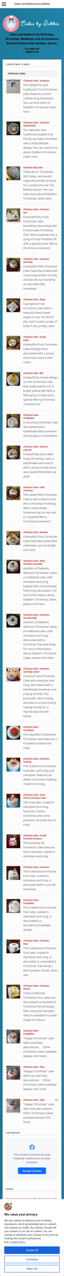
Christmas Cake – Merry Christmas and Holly (34, 562)
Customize (32, 1259)
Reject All (32, 1268)
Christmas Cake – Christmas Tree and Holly (36, 616)
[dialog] (32, 1237)
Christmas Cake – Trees (33, 1066)
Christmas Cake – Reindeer (35, 532)
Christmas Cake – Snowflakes (31, 416)
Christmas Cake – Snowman (36, 80)
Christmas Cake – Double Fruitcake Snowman (34, 837)
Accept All (32, 1250)
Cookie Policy (17, 1241)
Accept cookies (32, 1170)
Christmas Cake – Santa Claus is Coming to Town (34, 796)
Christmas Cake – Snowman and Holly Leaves (36, 670)
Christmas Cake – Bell (33, 373)
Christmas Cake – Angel (34, 299)
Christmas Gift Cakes (33, 167)
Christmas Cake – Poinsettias (31, 728)
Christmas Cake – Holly (34, 1099)
